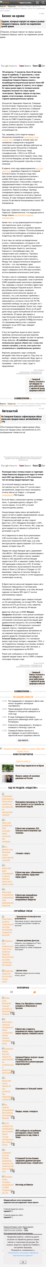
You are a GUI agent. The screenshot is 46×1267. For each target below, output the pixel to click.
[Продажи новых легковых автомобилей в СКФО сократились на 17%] (8, 1184)
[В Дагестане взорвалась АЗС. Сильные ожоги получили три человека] (8, 831)
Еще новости (23, 740)
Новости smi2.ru (23, 761)
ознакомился (7, 495)
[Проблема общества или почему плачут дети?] (8, 976)
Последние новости (23, 696)
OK (23, 1262)
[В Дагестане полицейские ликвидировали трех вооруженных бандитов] (8, 897)
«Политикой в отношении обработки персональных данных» (23, 1254)
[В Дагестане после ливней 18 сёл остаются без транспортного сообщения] (8, 1089)
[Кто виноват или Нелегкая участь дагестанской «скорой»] (8, 853)
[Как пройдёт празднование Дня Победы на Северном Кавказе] (8, 1111)
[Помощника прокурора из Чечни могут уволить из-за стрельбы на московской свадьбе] (8, 804)
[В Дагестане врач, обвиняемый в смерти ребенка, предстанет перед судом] (8, 874)
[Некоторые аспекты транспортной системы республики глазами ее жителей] (8, 925)
